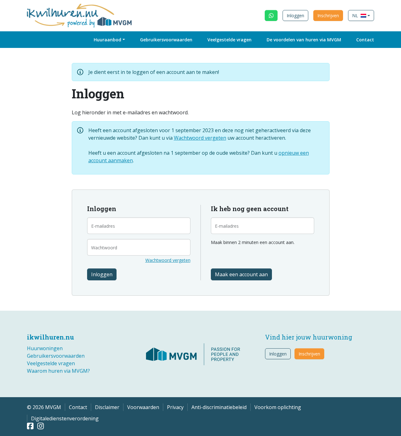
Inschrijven (328, 15)
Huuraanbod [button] (107, 40)
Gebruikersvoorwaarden (166, 40)
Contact (365, 40)
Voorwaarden (143, 407)
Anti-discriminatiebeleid (219, 407)
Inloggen (295, 15)
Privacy (175, 407)
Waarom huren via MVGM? (58, 370)
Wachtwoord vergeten (200, 137)
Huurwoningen (45, 348)
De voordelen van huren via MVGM (304, 40)
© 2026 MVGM (44, 407)
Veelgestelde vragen (229, 40)
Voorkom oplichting (277, 407)
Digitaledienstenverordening (65, 418)
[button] (361, 15)
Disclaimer (107, 407)
